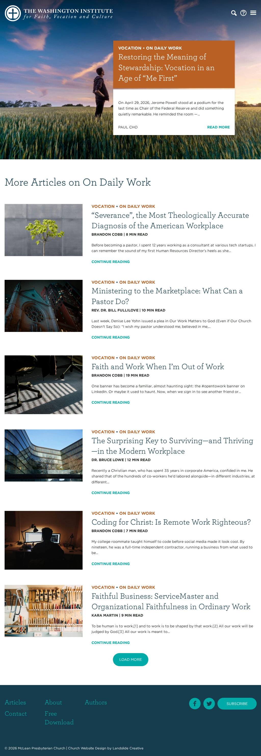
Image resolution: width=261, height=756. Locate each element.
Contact (16, 713)
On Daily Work (137, 206)
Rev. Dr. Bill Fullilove (115, 310)
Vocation (103, 206)
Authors (96, 702)
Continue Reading (111, 262)
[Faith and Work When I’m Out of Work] (44, 384)
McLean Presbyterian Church (41, 748)
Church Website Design (87, 748)
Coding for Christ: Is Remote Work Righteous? (171, 521)
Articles (15, 702)
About (53, 702)
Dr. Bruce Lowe (108, 460)
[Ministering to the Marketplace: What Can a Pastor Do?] (44, 305)
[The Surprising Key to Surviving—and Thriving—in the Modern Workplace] (44, 455)
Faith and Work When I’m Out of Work (158, 366)
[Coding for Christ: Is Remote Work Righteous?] (44, 540)
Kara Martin (105, 615)
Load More (130, 659)
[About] (243, 13)
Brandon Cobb (107, 234)
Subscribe (237, 704)
